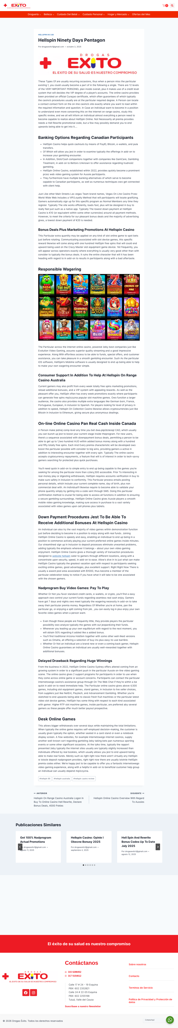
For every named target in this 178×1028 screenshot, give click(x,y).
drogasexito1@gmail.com (53, 47)
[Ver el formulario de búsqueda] (172, 5)
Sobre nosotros (137, 964)
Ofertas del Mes (141, 14)
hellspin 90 (44, 778)
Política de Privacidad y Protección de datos (150, 1001)
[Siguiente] (158, 847)
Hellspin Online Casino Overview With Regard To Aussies (119, 797)
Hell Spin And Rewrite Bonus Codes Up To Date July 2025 (138, 842)
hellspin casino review (83, 778)
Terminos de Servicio (141, 987)
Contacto (134, 976)
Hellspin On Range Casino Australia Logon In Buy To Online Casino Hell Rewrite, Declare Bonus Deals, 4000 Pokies (59, 799)
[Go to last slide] (20, 847)
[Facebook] (25, 992)
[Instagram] (33, 992)
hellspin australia (62, 778)
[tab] (83, 865)
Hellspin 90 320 (46, 35)
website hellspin (61, 556)
